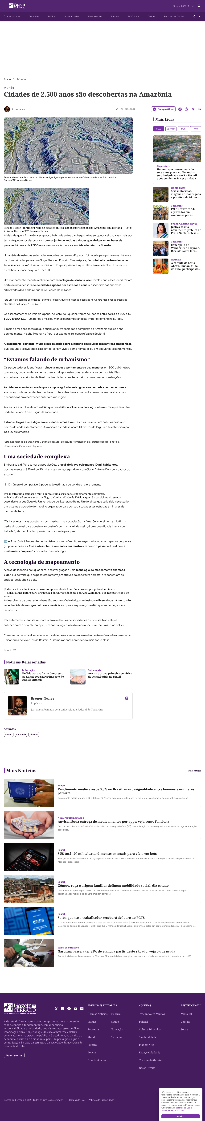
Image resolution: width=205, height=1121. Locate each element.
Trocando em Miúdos (152, 1014)
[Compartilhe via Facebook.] (180, 109)
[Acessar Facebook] (69, 1009)
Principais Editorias (102, 1005)
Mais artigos (194, 771)
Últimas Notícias (12, 16)
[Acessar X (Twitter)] (56, 1009)
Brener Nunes (18, 109)
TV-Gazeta (133, 16)
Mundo (21, 79)
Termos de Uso (77, 1099)
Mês (183, 129)
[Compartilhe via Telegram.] (193, 109)
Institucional (191, 1005)
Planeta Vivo (146, 1045)
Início (7, 79)
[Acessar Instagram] (127, 698)
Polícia (92, 1052)
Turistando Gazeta (150, 1060)
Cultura (151, 16)
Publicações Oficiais (174, 16)
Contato (185, 1021)
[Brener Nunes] (7, 109)
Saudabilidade (148, 1037)
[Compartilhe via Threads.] (186, 109)
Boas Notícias (95, 16)
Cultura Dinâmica (150, 1029)
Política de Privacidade (101, 1099)
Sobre (184, 1029)
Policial (143, 1021)
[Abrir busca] (199, 6)
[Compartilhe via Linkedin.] (199, 109)
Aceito (180, 1116)
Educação (117, 1029)
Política (51, 16)
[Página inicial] (20, 1008)
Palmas (92, 1021)
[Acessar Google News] (82, 1009)
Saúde (115, 1021)
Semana (171, 129)
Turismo (115, 16)
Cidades (34, 734)
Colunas (145, 1005)
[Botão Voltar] (194, 16)
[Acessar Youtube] (75, 1009)
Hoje (158, 129)
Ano (196, 129)
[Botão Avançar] (199, 16)
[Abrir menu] (5, 6)
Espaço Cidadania (149, 1052)
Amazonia (21, 734)
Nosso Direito (147, 1068)
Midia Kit (186, 1014)
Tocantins (34, 16)
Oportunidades (71, 16)
